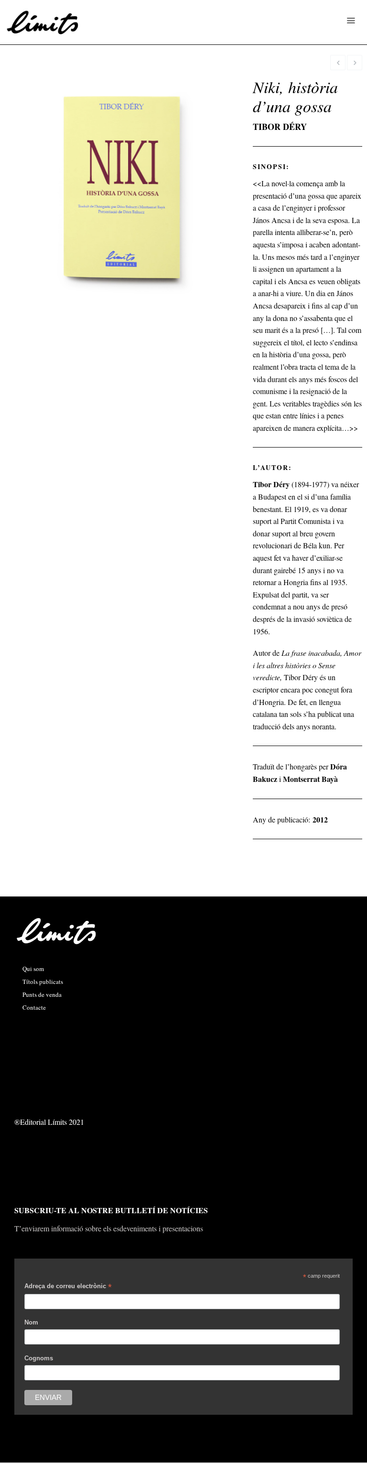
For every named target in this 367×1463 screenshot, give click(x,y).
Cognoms (38, 1358)
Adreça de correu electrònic (68, 1287)
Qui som (33, 968)
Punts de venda (42, 994)
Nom (31, 1322)
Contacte (34, 1007)
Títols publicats (42, 981)
